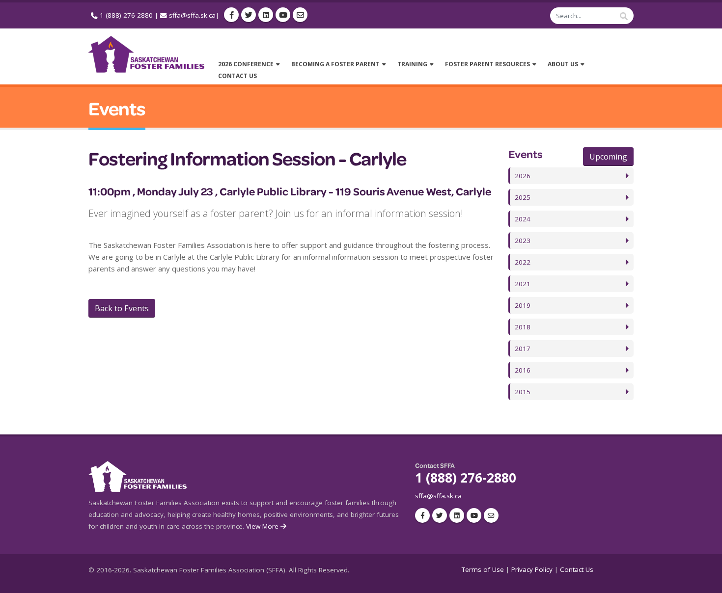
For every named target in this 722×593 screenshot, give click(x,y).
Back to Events (122, 308)
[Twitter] (248, 14)
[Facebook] (231, 14)
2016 (522, 370)
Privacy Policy (532, 569)
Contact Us (576, 569)
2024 (522, 219)
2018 (522, 327)
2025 (522, 197)
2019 (522, 305)
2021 (522, 283)
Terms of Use (483, 569)
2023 (522, 240)
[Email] (300, 14)
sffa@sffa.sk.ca (192, 15)
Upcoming (608, 156)
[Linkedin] (265, 14)
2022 (522, 262)
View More (263, 526)
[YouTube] (283, 14)
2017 (522, 348)
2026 (522, 175)
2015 (522, 391)
